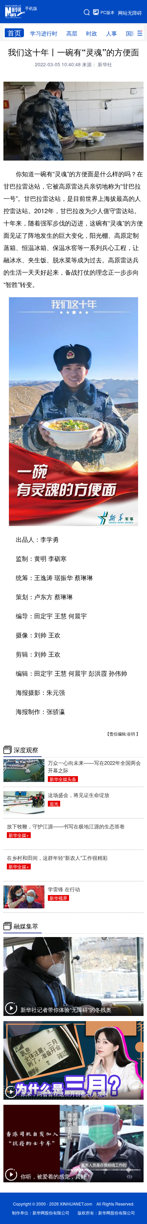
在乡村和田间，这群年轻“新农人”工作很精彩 (57, 857)
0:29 (22, 153)
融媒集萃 (26, 926)
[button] (9, 153)
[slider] (118, 153)
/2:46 (32, 153)
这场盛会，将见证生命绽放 (78, 794)
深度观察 (26, 749)
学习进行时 (43, 33)
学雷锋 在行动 (64, 889)
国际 (131, 33)
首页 (14, 32)
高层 (71, 33)
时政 (91, 33)
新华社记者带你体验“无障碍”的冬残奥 (66, 1010)
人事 (111, 33)
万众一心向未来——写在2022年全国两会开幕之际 (94, 766)
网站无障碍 (130, 12)
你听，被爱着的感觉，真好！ (56, 1176)
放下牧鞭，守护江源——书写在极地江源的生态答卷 (66, 826)
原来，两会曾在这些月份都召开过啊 (64, 1094)
